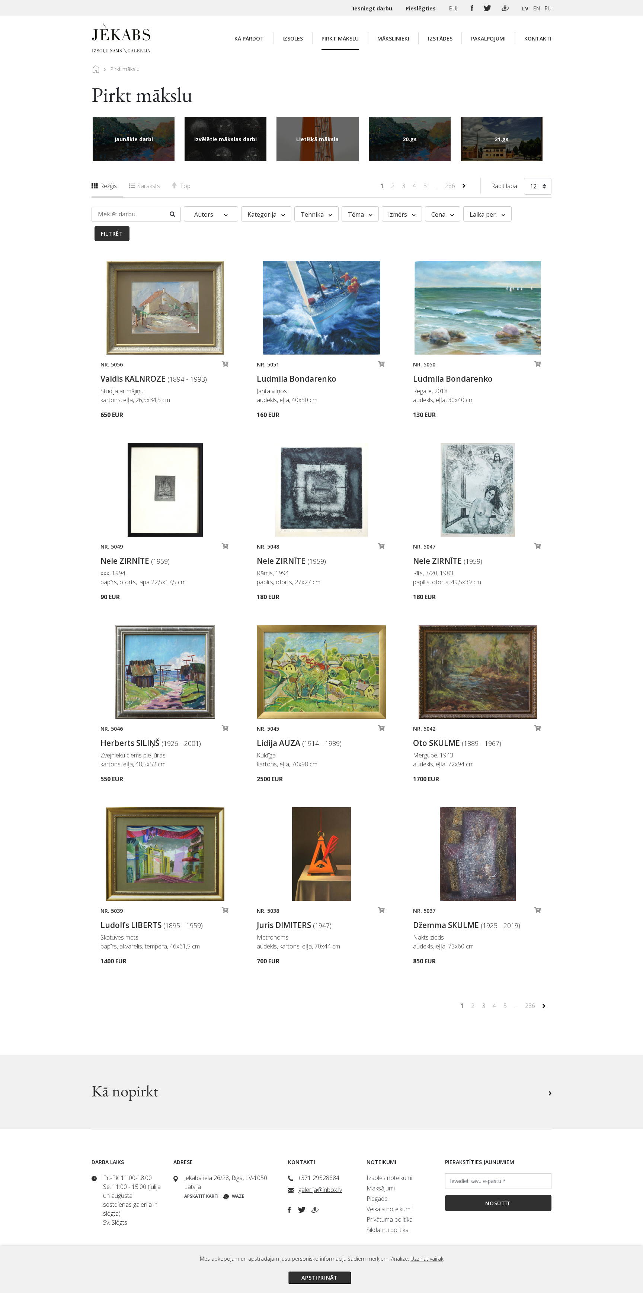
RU (548, 8)
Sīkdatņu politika (388, 1230)
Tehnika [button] (313, 214)
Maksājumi (381, 1188)
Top (185, 186)
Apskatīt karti (201, 1196)
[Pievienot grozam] (225, 366)
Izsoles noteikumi (389, 1178)
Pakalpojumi (488, 38)
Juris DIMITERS (294, 925)
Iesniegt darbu (373, 8)
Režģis (108, 186)
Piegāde (377, 1199)
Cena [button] (439, 214)
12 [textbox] (533, 186)
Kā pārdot (249, 38)
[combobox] (537, 187)
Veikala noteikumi (389, 1209)
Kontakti (537, 38)
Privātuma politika (390, 1219)
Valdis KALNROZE (153, 379)
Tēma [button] (356, 214)
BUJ (454, 8)
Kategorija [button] (262, 214)
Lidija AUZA (299, 743)
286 (451, 186)
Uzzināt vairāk (427, 1258)
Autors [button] (204, 214)
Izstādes (440, 38)
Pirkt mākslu (340, 38)
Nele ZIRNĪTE (135, 561)
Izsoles (292, 38)
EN (536, 8)
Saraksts (148, 186)
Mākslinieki (393, 38)
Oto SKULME (457, 743)
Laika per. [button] (484, 214)
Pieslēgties (421, 8)
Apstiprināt (319, 1277)
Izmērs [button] (398, 214)
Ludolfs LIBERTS (151, 925)
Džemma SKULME (466, 925)
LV (525, 8)
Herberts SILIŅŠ (150, 743)
